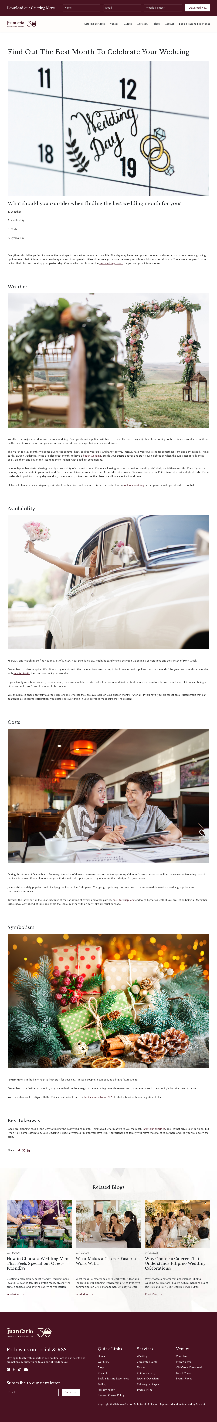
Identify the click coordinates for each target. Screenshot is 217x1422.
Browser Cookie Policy (111, 1395)
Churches (181, 1356)
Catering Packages (148, 1384)
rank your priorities (153, 1129)
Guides (128, 23)
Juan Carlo (125, 1404)
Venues (114, 23)
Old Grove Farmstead (189, 1367)
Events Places (184, 1378)
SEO (136, 1404)
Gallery (102, 1384)
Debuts (141, 1367)
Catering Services (94, 23)
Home (101, 1356)
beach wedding (92, 455)
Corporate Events (147, 1362)
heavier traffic (22, 673)
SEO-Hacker (151, 1404)
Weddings (143, 1356)
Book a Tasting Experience (194, 23)
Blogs (156, 23)
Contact (169, 23)
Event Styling (144, 1389)
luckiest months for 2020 (98, 1097)
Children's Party (146, 1373)
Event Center (183, 1362)
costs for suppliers (123, 900)
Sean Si (200, 1404)
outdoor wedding (134, 485)
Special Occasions (148, 1378)
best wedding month (111, 263)
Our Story (142, 23)
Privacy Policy (106, 1389)
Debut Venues (184, 1373)
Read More (13, 1294)
